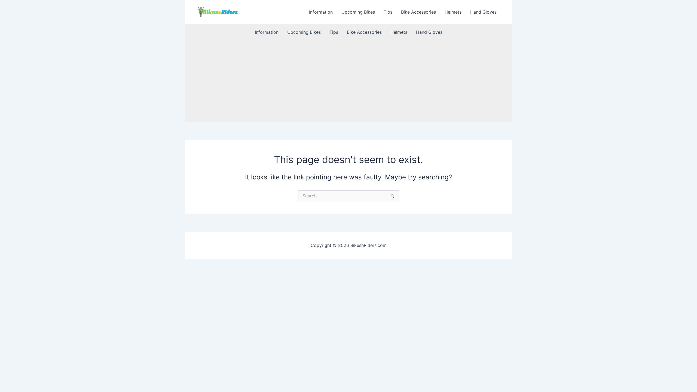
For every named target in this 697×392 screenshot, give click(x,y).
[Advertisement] (348, 81)
